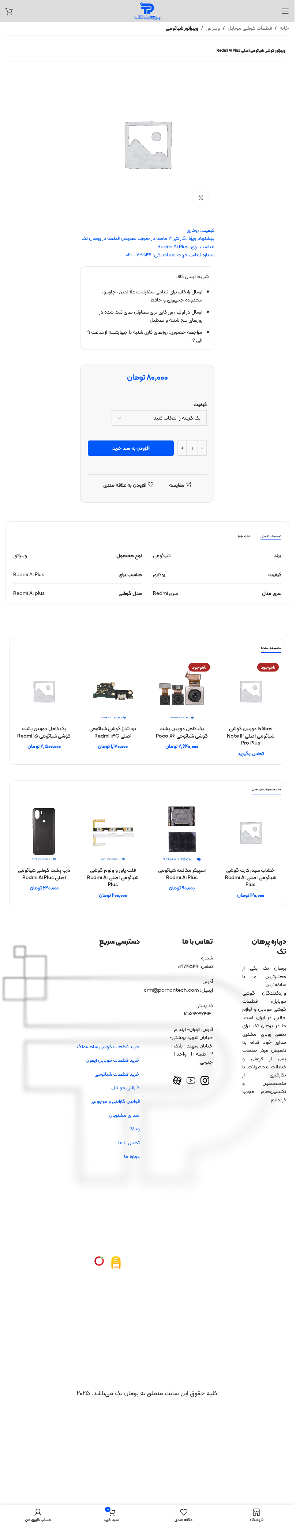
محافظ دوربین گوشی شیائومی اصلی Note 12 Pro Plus (250, 735)
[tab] (270, 536)
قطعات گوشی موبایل (250, 28)
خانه (284, 28)
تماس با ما (129, 1142)
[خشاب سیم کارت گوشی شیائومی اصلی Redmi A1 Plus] (250, 832)
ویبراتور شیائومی (182, 28)
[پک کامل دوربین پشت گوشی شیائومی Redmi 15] (44, 691)
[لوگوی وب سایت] (147, 10)
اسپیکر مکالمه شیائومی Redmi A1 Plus (182, 874)
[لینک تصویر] (116, 1262)
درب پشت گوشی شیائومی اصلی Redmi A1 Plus (44, 874)
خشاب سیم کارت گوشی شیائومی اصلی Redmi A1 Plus (250, 877)
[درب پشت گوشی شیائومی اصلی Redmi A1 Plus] (44, 832)
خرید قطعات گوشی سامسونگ (108, 1046)
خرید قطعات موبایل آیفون (113, 1060)
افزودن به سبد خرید (131, 448)
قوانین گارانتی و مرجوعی (115, 1101)
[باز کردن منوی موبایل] (285, 11)
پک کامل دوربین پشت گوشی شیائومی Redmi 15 (44, 732)
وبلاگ (134, 1128)
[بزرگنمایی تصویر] (200, 197)
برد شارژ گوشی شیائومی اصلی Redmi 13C (112, 732)
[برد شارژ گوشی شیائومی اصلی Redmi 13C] (112, 691)
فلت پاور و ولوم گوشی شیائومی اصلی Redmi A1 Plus (112, 877)
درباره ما (132, 1156)
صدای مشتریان (124, 1115)
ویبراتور (213, 28)
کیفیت (200, 404)
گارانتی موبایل (125, 1087)
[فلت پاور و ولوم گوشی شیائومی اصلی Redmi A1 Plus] (112, 832)
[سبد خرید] (9, 11)
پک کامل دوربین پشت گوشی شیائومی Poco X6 (182, 732)
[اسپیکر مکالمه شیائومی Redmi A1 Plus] (182, 832)
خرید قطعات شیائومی (117, 1073)
